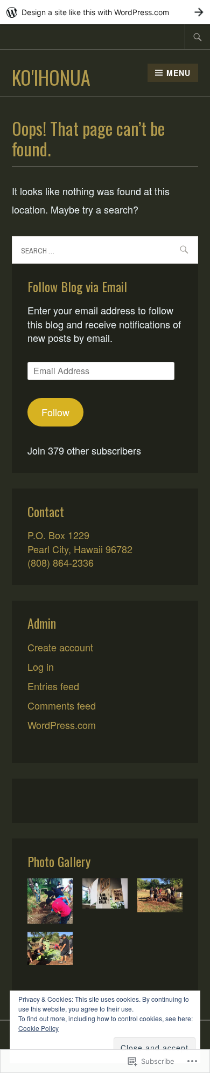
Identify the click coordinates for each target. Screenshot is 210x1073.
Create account (60, 647)
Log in (40, 666)
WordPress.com (61, 725)
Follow (55, 412)
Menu (178, 72)
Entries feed (53, 686)
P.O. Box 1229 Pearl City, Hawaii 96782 (79, 541)
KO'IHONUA (51, 77)
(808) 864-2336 (60, 562)
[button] (50, 902)
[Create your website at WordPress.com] (105, 12)
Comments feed (61, 705)
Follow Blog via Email (77, 286)
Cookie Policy (38, 1028)
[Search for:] (197, 36)
